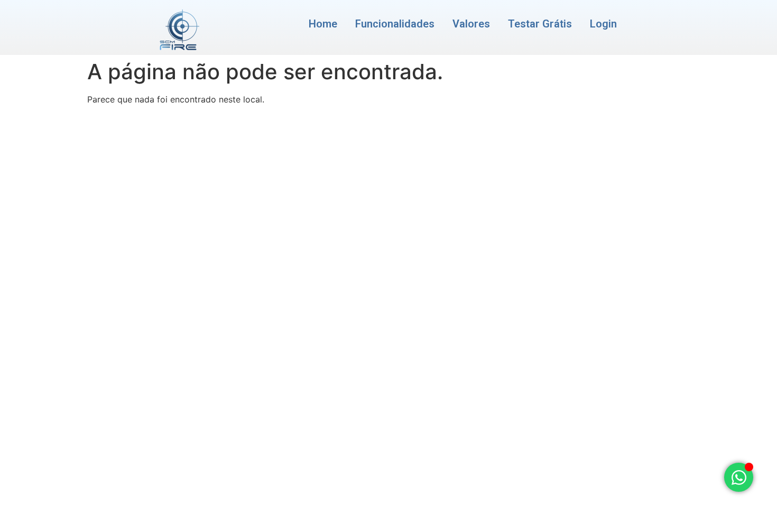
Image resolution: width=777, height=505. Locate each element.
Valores (471, 23)
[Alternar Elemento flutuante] (738, 477)
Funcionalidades (394, 23)
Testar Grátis (540, 23)
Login (603, 23)
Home (323, 23)
